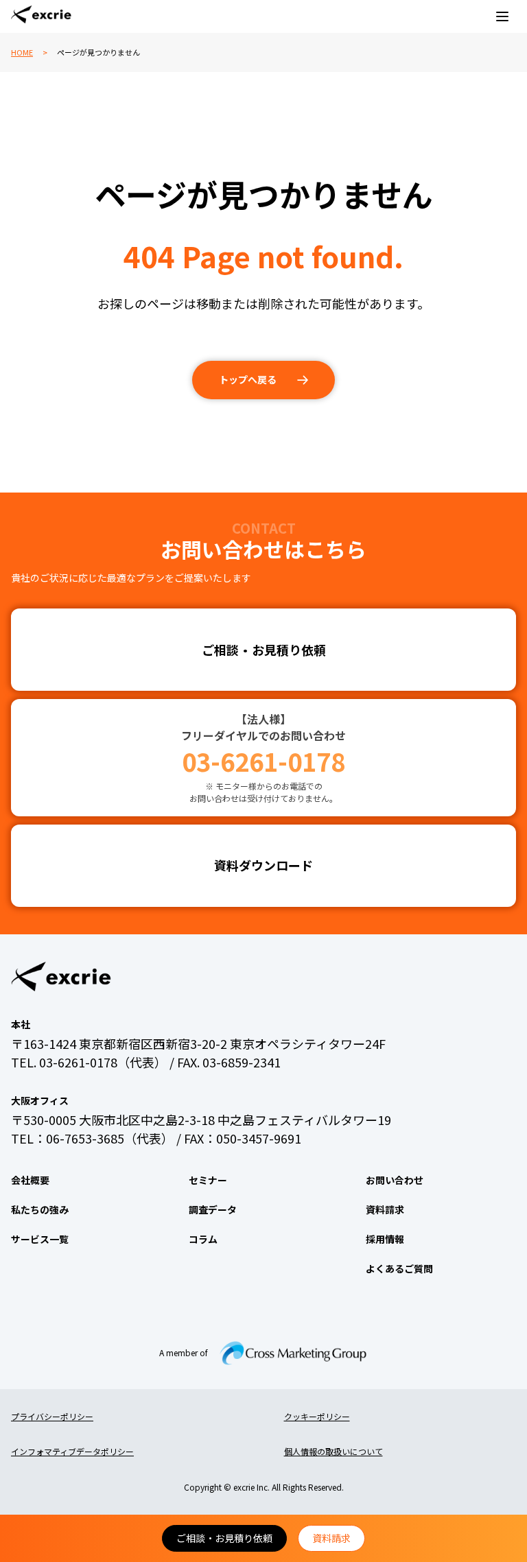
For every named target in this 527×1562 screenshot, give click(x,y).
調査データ (213, 1209)
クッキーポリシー (317, 1416)
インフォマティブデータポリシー (72, 1451)
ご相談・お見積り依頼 (224, 1538)
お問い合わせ (394, 1180)
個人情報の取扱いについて (333, 1451)
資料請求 (331, 1538)
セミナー (208, 1180)
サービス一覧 (40, 1239)
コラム (203, 1239)
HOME (22, 52)
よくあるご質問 (399, 1268)
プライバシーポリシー (52, 1416)
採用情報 (385, 1239)
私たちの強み (40, 1209)
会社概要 (30, 1180)
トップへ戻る (248, 379)
